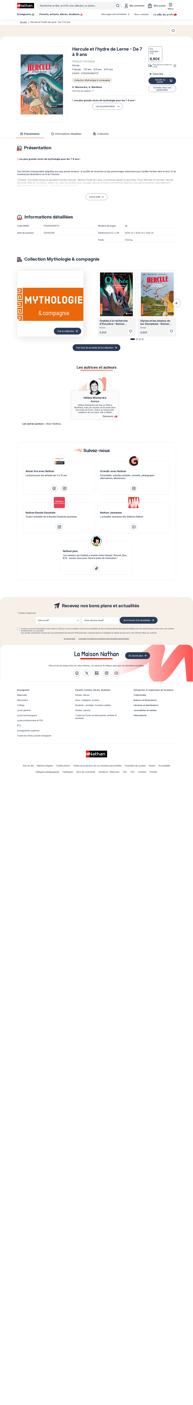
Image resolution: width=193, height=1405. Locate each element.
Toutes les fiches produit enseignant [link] (34, 735)
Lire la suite (94, 196)
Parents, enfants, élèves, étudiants (92, 690)
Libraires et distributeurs (146, 705)
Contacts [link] (142, 772)
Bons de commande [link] (86, 772)
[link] (54, 488)
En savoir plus (69, 639)
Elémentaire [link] (22, 700)
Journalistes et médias (145, 710)
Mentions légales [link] (45, 765)
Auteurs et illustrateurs (145, 700)
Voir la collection (65, 331)
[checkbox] (18, 629)
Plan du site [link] (28, 765)
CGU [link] (125, 772)
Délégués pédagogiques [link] (47, 772)
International (140, 715)
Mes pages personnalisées (114, 14)
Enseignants (23, 690)
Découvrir (108, 416)
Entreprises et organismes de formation (153, 690)
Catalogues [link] (68, 772)
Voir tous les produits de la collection (94, 347)
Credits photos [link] (63, 765)
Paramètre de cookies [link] (135, 765)
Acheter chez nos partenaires (162, 88)
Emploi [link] (152, 765)
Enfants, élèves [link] (82, 695)
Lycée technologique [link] (27, 715)
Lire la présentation (105, 106)
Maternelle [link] (22, 695)
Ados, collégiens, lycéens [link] (87, 700)
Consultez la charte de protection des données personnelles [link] (103, 639)
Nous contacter (142, 14)
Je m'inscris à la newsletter (136, 620)
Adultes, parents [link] (82, 710)
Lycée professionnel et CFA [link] (30, 720)
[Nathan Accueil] (25, 5)
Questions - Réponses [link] (109, 772)
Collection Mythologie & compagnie (92, 80)
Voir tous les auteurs (81, 91)
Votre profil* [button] (43, 620)
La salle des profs (163, 14)
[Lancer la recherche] (117, 5)
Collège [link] (20, 705)
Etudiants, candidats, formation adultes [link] (93, 705)
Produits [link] (153, 772)
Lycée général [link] (24, 710)
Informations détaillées (68, 133)
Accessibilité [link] (164, 765)
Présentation (31, 133)
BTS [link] (19, 725)
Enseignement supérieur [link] (28, 730)
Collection (103, 133)
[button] (42, 84)
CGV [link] (132, 772)
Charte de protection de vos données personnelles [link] (97, 765)
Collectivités (140, 695)
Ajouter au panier (160, 80)
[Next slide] (176, 303)
